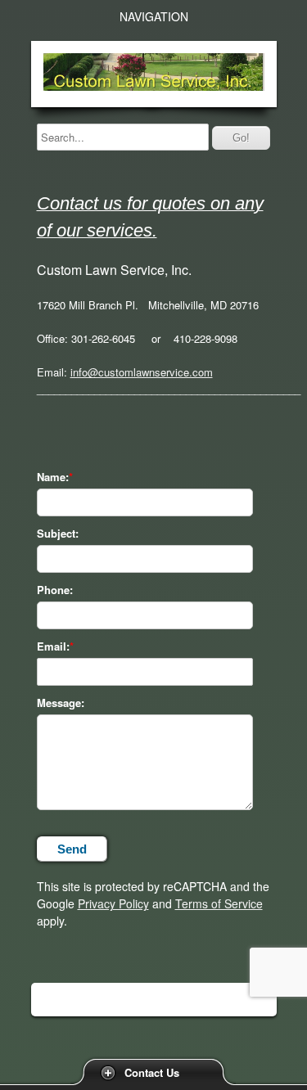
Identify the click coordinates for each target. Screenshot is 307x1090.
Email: (53, 646)
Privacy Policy (113, 903)
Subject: (58, 533)
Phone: (55, 590)
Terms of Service (219, 903)
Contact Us (151, 1072)
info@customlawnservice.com (141, 372)
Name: (53, 477)
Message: (60, 703)
